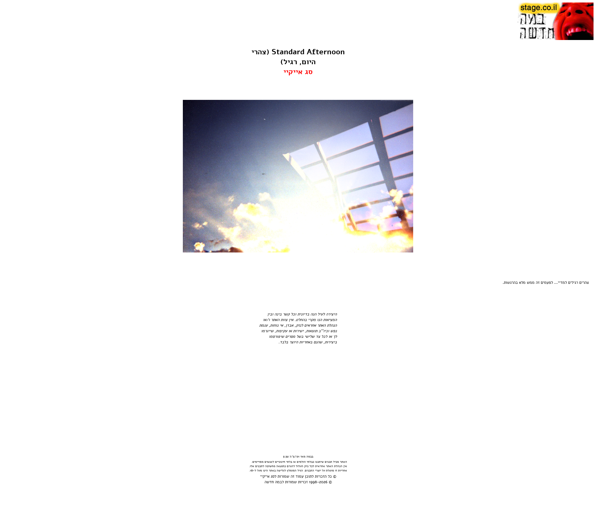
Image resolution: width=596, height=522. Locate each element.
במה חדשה (273, 482)
